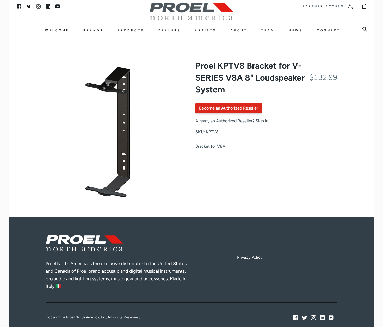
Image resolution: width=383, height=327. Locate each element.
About (239, 30)
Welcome (57, 30)
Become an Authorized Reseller (228, 108)
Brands (93, 30)
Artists (206, 30)
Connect (329, 30)
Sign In (262, 120)
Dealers (169, 30)
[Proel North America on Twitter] (304, 317)
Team (268, 30)
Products (131, 30)
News (296, 30)
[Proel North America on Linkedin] (322, 317)
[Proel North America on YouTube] (331, 317)
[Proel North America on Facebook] (295, 317)
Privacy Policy (250, 257)
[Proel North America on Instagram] (313, 317)
